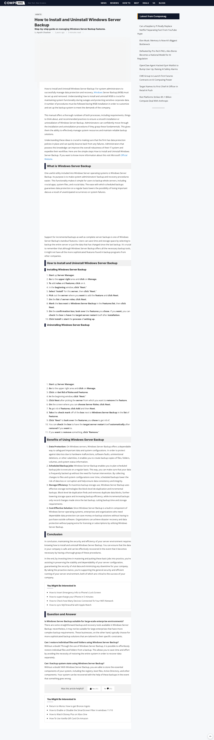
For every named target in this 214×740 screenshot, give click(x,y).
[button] (210, 736)
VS (154, 3)
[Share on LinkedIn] (33, 93)
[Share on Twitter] (33, 91)
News (104, 3)
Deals (146, 3)
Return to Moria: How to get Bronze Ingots (69, 706)
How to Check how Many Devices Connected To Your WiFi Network (81, 600)
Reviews (114, 3)
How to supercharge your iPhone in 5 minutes (71, 596)
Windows (98, 92)
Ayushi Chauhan (44, 32)
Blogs (162, 3)
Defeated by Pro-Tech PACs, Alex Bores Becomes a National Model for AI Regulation (157, 55)
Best (136, 3)
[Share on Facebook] (33, 87)
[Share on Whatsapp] (33, 96)
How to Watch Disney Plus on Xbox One (68, 714)
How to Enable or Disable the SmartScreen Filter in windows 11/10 (81, 710)
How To (126, 3)
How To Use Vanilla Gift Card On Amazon (68, 718)
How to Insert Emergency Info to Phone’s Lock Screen (75, 592)
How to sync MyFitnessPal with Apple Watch (70, 604)
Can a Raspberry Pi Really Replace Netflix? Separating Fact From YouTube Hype (157, 30)
